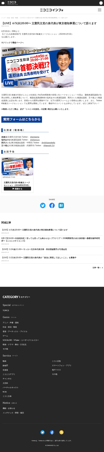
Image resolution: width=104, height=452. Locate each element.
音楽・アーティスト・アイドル (15, 331)
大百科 (5, 383)
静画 (4, 366)
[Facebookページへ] (52, 432)
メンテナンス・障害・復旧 (13, 413)
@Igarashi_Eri (48, 146)
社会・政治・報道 (12, 17)
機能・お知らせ (9, 408)
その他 (5, 349)
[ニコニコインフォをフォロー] (42, 432)
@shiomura (35, 140)
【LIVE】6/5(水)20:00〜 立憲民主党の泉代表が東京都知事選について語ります (44, 17)
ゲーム (5, 336)
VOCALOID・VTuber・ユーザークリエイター (21, 340)
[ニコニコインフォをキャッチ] (61, 432)
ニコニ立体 (7, 396)
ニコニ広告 (56, 361)
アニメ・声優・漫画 (11, 323)
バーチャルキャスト (11, 387)
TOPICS (6, 311)
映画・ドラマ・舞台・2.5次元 (14, 345)
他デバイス (56, 370)
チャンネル (7, 379)
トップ (3, 17)
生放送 (5, 370)
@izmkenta (34, 137)
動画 (4, 361)
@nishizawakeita (48, 143)
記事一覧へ (97, 267)
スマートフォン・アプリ (61, 365)
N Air (5, 392)
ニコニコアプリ (9, 374)
